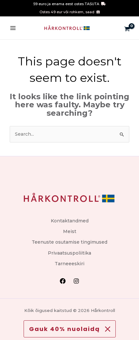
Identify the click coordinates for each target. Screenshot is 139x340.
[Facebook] (63, 281)
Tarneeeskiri (69, 264)
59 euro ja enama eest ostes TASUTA (66, 4)
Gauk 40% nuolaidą (64, 329)
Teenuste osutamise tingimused (69, 242)
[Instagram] (76, 281)
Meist (69, 231)
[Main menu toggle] (12, 28)
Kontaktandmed (70, 221)
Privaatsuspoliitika (69, 253)
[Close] (107, 329)
